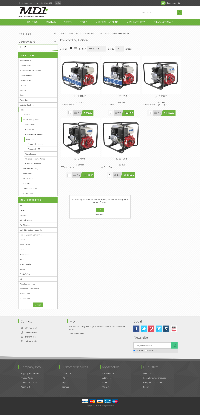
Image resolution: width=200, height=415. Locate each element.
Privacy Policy (27, 378)
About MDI (25, 387)
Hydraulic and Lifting (30, 169)
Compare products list (153, 382)
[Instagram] (166, 329)
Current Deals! (25, 66)
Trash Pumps (30, 139)
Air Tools (26, 183)
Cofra (22, 249)
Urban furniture (26, 75)
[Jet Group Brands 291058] (120, 75)
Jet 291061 (80, 158)
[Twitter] (144, 329)
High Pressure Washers (34, 134)
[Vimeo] (159, 329)
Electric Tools (28, 178)
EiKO (21, 205)
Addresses (107, 378)
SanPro (22, 240)
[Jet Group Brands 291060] (161, 75)
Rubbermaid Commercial (29, 289)
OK (100, 210)
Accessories (30, 124)
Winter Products (26, 61)
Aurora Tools (25, 294)
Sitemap (65, 387)
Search (179, 12)
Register (25, 3)
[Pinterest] (151, 329)
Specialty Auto (28, 193)
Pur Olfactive (25, 225)
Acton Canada (25, 264)
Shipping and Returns (30, 373)
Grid (70, 48)
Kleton (22, 269)
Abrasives (26, 115)
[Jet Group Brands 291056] (80, 75)
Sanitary (23, 90)
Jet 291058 (121, 96)
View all (38, 305)
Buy (79, 113)
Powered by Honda (35, 144)
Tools (22, 110)
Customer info (108, 373)
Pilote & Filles (25, 245)
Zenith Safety (25, 274)
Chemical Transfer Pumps (35, 159)
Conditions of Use (29, 382)
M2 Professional (26, 220)
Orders (105, 382)
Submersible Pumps (33, 164)
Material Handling (26, 105)
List (75, 48)
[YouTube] (174, 329)
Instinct (22, 259)
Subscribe (139, 350)
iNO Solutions (25, 254)
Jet (25, 47)
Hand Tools (27, 173)
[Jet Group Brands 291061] (80, 137)
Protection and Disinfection (30, 70)
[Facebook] (136, 329)
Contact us (66, 373)
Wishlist (105, 387)
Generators (29, 129)
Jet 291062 (121, 158)
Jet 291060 (161, 96)
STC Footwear (25, 298)
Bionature (23, 215)
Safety (22, 95)
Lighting (23, 85)
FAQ (63, 378)
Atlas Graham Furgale (28, 284)
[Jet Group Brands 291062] (120, 137)
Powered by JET (34, 149)
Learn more (100, 214)
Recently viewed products (154, 378)
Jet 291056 (80, 96)
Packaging (24, 100)
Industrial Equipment (31, 119)
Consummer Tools (30, 188)
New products (149, 373)
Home (63, 33)
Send (174, 345)
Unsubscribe (152, 350)
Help (64, 382)
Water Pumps (30, 154)
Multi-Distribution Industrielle (31, 230)
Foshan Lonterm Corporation (31, 235)
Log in (36, 3)
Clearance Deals (26, 80)
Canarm (23, 210)
